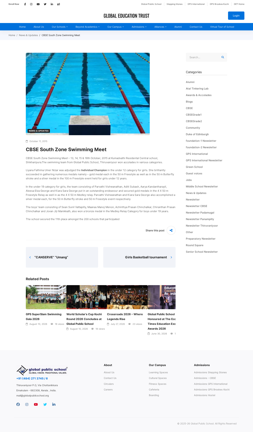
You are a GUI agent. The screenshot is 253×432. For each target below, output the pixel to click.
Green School (194, 167)
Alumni (190, 82)
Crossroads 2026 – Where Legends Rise (125, 316)
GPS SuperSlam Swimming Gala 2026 (43, 316)
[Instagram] (27, 404)
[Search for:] (206, 57)
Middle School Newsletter (202, 186)
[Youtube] (36, 404)
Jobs (189, 180)
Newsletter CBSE (196, 206)
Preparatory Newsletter (200, 238)
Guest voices (194, 173)
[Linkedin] (54, 404)
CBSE (189, 108)
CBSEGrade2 (194, 121)
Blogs (189, 101)
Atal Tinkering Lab (197, 88)
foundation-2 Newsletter (201, 147)
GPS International (197, 153)
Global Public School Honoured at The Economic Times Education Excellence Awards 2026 (167, 321)
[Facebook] (18, 404)
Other (189, 232)
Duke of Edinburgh (197, 134)
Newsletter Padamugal (200, 212)
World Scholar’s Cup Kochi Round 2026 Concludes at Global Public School (84, 319)
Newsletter (193, 199)
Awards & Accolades (199, 95)
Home (12, 35)
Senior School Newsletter (202, 251)
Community (193, 127)
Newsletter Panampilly (200, 219)
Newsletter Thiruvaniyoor (202, 225)
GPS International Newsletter (204, 160)
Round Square (194, 245)
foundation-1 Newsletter (201, 140)
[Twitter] (45, 404)
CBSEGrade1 (194, 114)
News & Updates (28, 35)
